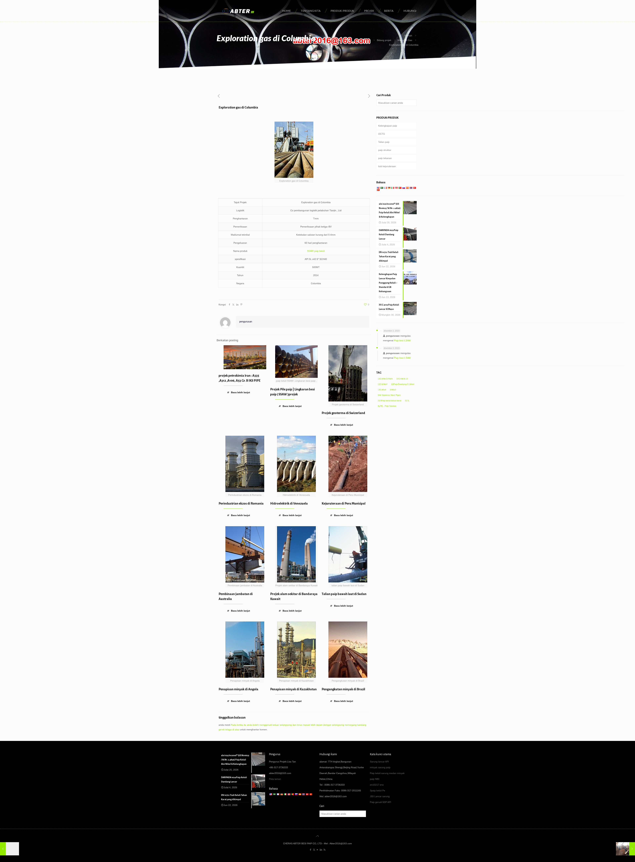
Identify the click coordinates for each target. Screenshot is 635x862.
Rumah (408, 35)
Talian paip (383, 142)
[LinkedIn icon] (321, 849)
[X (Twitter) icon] (314, 849)
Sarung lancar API (379, 761)
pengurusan (245, 321)
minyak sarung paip (380, 767)
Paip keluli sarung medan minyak (387, 773)
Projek (367, 40)
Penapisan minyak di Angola (238, 689)
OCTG (381, 134)
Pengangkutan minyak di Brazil (343, 689)
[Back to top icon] (317, 836)
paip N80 (374, 779)
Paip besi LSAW (402, 340)
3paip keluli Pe (377, 790)
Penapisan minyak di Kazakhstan (293, 689)
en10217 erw (377, 784)
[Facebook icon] (310, 849)
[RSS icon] (324, 849)
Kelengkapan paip (387, 125)
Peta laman (275, 779)
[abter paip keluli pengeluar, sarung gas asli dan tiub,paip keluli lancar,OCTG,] (238, 10)
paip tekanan (385, 158)
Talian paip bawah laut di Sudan (344, 594)
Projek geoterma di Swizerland (343, 413)
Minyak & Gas (405, 40)
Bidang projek (384, 40)
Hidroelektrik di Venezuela (289, 503)
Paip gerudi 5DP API (380, 802)
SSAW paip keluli (316, 251)
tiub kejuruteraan (387, 166)
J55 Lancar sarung (380, 796)
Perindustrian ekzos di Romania (241, 503)
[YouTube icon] (317, 849)
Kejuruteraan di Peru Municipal (343, 503)
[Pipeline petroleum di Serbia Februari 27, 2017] (625, 848)
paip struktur (384, 150)
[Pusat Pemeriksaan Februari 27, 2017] (9, 848)
